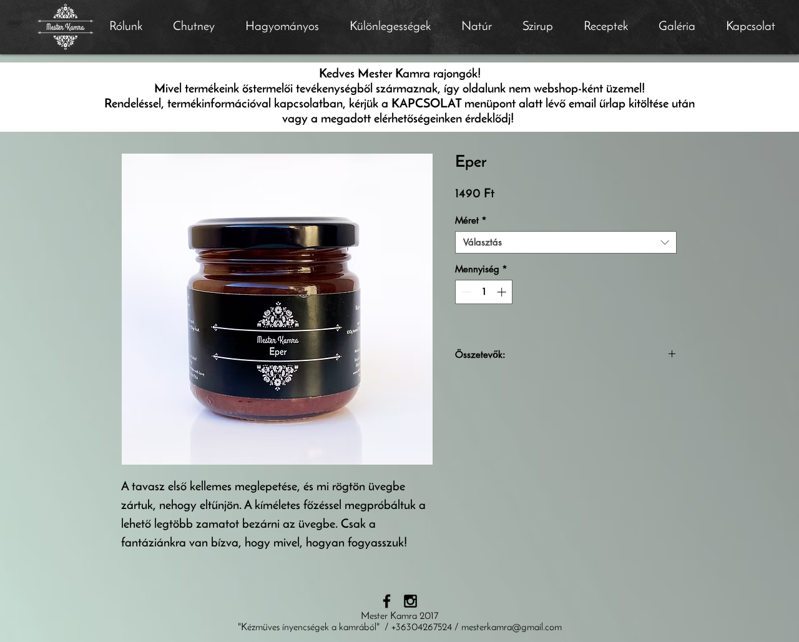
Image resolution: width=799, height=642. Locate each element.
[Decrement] (465, 292)
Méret (471, 220)
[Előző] (70, 27)
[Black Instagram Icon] (410, 601)
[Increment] (502, 292)
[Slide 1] (400, 23)
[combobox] (566, 242)
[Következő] (729, 27)
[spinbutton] (484, 292)
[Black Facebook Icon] (387, 601)
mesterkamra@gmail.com (511, 628)
